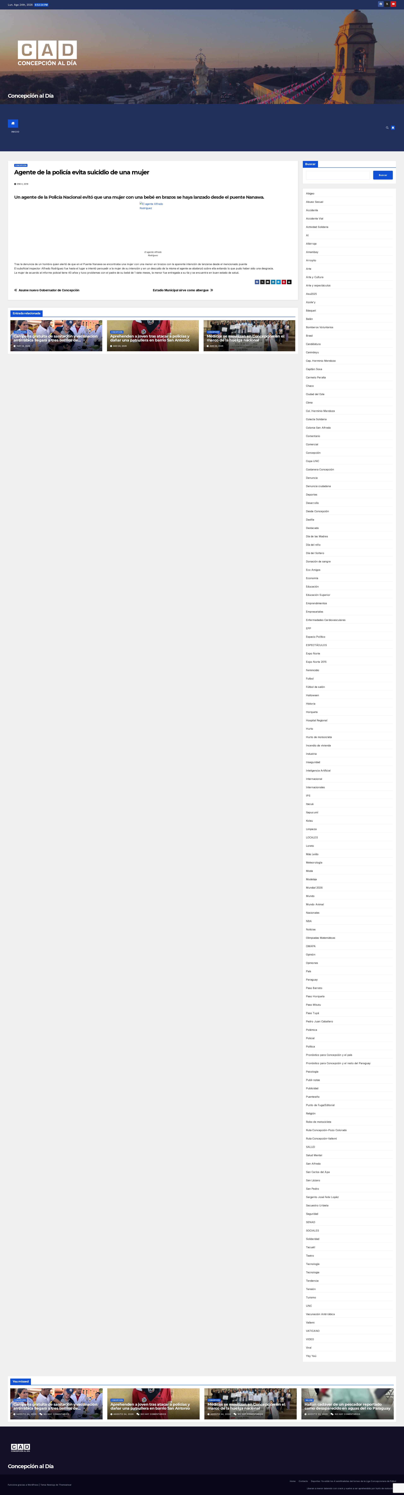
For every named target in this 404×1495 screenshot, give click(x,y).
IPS (308, 795)
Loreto (310, 845)
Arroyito (311, 260)
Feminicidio (312, 670)
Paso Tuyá (312, 1013)
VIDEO (310, 1339)
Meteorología (314, 862)
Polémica (311, 1029)
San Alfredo (313, 1163)
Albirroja (311, 243)
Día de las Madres (317, 536)
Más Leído (312, 854)
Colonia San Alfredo (318, 427)
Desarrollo (312, 502)
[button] (387, 127)
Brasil (309, 335)
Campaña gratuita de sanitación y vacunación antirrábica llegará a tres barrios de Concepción (55, 340)
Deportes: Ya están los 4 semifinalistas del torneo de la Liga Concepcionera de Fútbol (353, 1481)
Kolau (309, 820)
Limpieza (311, 829)
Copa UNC (312, 461)
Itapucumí (312, 812)
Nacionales (313, 912)
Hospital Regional (316, 720)
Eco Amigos (313, 569)
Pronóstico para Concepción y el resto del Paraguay (338, 1063)
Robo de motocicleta (318, 1121)
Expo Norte (313, 653)
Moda (309, 870)
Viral (309, 1347)
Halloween (312, 695)
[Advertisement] (207, 128)
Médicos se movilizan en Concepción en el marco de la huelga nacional (245, 338)
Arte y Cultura (315, 277)
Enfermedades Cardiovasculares (326, 620)
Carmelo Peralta (316, 377)
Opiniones (312, 962)
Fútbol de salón (315, 686)
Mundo (310, 896)
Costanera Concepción (320, 469)
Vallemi (310, 1322)
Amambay (312, 252)
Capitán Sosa (314, 369)
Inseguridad (313, 762)
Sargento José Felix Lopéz (322, 1197)
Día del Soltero (315, 553)
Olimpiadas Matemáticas (320, 937)
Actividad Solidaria (317, 226)
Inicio (15, 131)
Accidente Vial (314, 218)
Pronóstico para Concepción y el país (329, 1054)
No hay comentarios (56, 1414)
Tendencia (312, 1280)
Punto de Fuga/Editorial (320, 1105)
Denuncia (312, 477)
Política (310, 1046)
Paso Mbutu (313, 1004)
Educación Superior (318, 594)
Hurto (309, 728)
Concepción (21, 165)
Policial (310, 1038)
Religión (311, 1113)
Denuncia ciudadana (318, 486)
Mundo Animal (315, 904)
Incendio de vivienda (318, 745)
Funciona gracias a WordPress (23, 1484)
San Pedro (312, 1188)
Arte (308, 268)
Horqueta (312, 712)
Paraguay (312, 979)
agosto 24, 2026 (26, 1414)
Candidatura (313, 344)
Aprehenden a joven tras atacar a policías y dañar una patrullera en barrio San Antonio (150, 338)
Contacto (303, 1481)
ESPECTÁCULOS (316, 645)
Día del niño (313, 544)
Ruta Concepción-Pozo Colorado (326, 1130)
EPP (308, 628)
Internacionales (315, 787)
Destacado (312, 528)
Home (293, 1481)
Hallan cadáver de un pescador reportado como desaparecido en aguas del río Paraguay (347, 1406)
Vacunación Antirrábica (320, 1314)
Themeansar (65, 1484)
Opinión (310, 954)
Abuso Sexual (314, 201)
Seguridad (312, 1213)
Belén (309, 318)
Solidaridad (312, 1238)
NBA (309, 921)
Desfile (310, 519)
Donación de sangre (318, 561)
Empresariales (314, 611)
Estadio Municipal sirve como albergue (181, 290)
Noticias (311, 929)
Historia (310, 703)
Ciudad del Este (315, 394)
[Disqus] (153, 401)
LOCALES (312, 837)
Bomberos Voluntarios (319, 327)
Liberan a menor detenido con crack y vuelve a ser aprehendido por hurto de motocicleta (351, 1488)
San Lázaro (313, 1180)
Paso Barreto (314, 988)
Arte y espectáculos (318, 285)
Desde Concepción (317, 511)
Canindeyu (312, 352)
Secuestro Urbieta (317, 1205)
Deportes (311, 494)
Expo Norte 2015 (316, 661)
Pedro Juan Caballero (319, 1021)
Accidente (312, 210)
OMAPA (311, 946)
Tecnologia (312, 1272)
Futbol (310, 678)
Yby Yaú (311, 1356)
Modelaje (311, 879)
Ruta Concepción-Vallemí (321, 1138)
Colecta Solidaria (316, 419)
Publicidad (312, 1088)
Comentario (313, 436)
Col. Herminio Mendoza (320, 410)
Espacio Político (315, 636)
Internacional (314, 778)
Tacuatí (310, 1247)
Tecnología (313, 1264)
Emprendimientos (316, 603)
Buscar (310, 164)
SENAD (310, 1222)
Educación (312, 586)
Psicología (312, 1071)
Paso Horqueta (315, 996)
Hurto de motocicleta (319, 737)
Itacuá (310, 804)
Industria (311, 753)
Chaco (310, 385)
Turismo (311, 1297)
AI (307, 235)
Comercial (312, 444)
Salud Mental (314, 1155)
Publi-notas (313, 1080)
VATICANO (313, 1330)
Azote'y (310, 302)
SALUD (310, 1146)
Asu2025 (311, 293)
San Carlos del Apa (318, 1172)
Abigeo (310, 193)
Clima (309, 402)
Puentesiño (313, 1096)
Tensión (311, 1289)
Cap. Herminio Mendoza (321, 360)
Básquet (311, 310)
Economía (312, 578)
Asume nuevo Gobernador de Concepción (49, 290)
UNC (309, 1305)
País (308, 971)
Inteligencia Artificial (318, 770)
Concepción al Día (30, 95)
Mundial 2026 (314, 887)
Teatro (310, 1255)
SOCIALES (312, 1230)
